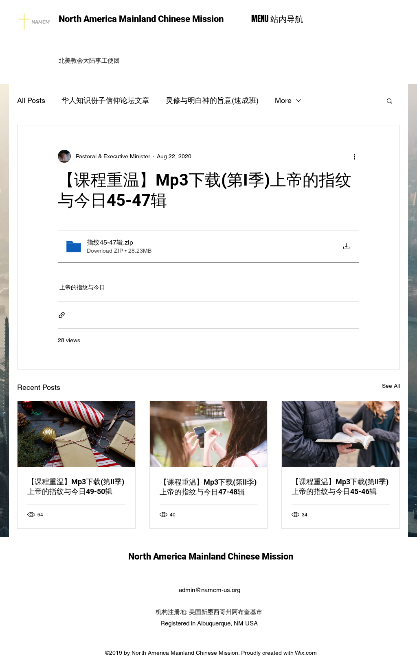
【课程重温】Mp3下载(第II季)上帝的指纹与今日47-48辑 (208, 487)
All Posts (31, 100)
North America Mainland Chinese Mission (141, 19)
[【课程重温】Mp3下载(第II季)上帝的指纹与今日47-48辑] (209, 434)
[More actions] (354, 156)
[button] (389, 100)
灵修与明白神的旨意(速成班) (212, 100)
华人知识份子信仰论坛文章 (105, 100)
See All (391, 386)
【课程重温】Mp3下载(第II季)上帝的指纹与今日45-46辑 (340, 486)
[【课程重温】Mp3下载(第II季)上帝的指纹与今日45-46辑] (340, 434)
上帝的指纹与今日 (82, 287)
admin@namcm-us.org (209, 589)
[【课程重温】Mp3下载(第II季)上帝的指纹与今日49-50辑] (76, 434)
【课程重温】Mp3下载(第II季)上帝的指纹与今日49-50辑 (75, 486)
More (283, 100)
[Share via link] (62, 315)
